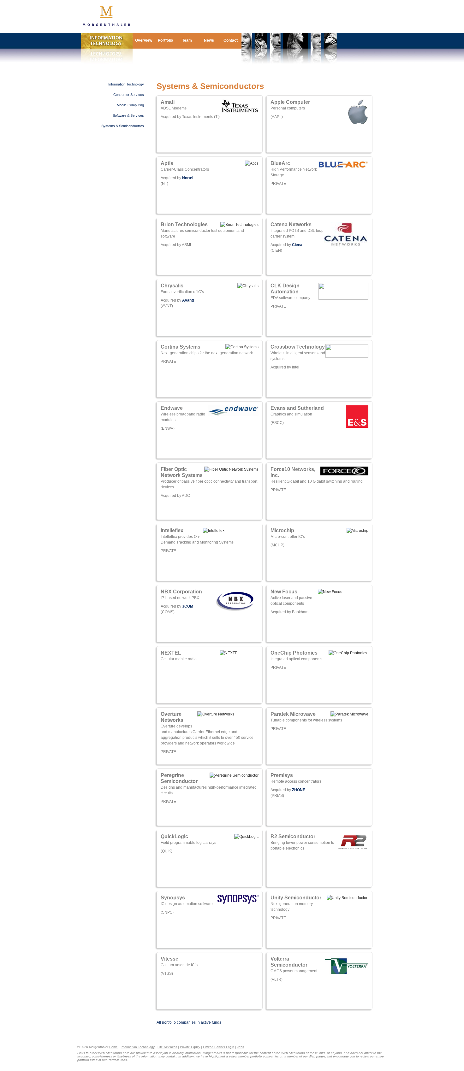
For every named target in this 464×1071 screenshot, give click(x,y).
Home (113, 1047)
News (209, 40)
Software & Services (128, 115)
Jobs (240, 1047)
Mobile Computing (130, 105)
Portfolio (165, 40)
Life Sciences (167, 1047)
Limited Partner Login (218, 1047)
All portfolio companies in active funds (189, 1022)
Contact (230, 40)
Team (187, 40)
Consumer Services (128, 95)
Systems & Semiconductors (122, 126)
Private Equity (190, 1047)
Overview (143, 40)
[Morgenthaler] (106, 24)
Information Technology (126, 84)
